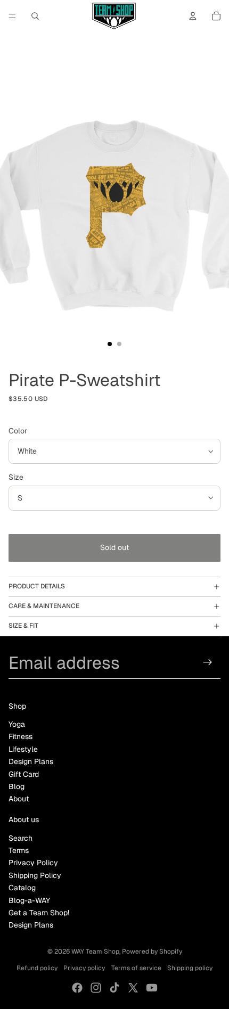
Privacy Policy (33, 862)
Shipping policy (189, 968)
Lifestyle (23, 749)
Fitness (20, 736)
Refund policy (37, 968)
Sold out (114, 547)
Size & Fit (23, 625)
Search (20, 838)
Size (16, 477)
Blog (16, 786)
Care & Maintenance (44, 606)
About (19, 798)
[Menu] (12, 16)
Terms (19, 850)
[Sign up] (207, 662)
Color (18, 431)
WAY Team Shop (95, 951)
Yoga (17, 724)
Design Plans (31, 761)
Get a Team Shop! (39, 912)
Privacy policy (84, 968)
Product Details (37, 586)
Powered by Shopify (152, 951)
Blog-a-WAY (29, 900)
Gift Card (24, 774)
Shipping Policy (35, 875)
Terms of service (136, 968)
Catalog (22, 887)
